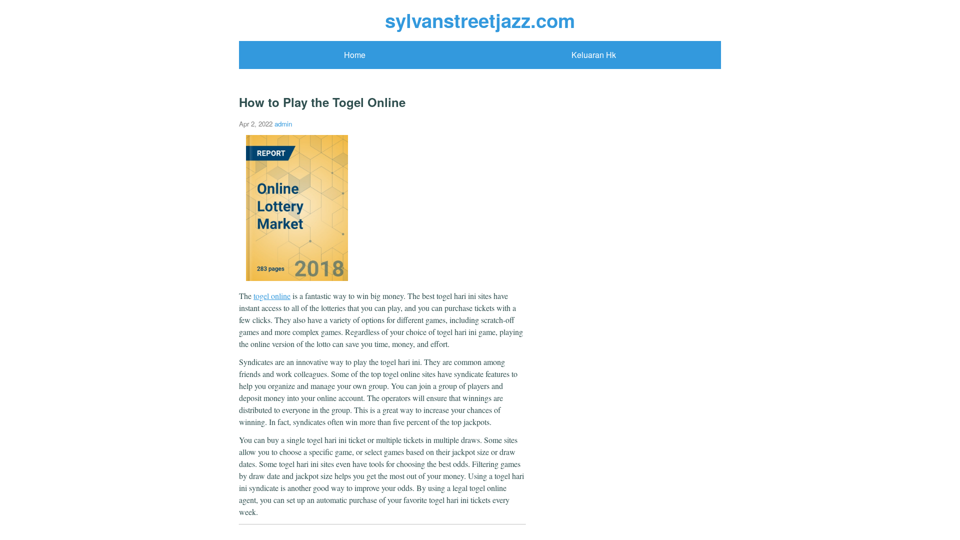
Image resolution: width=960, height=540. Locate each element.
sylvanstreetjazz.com (480, 20)
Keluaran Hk (594, 54)
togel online (272, 295)
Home (355, 54)
